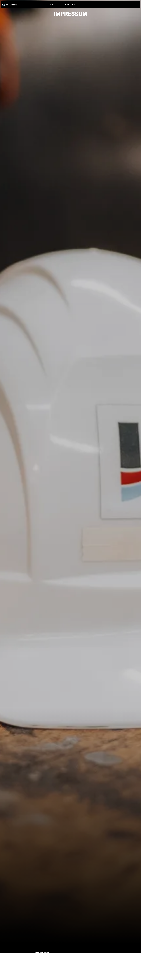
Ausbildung (70, 5)
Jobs (51, 5)
